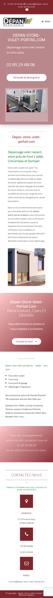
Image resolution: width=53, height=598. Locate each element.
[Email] (26, 9)
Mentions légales (26, 595)
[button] (27, 77)
